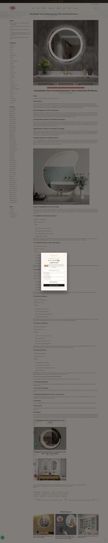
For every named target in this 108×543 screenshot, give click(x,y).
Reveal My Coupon (54, 285)
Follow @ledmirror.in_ (54, 281)
